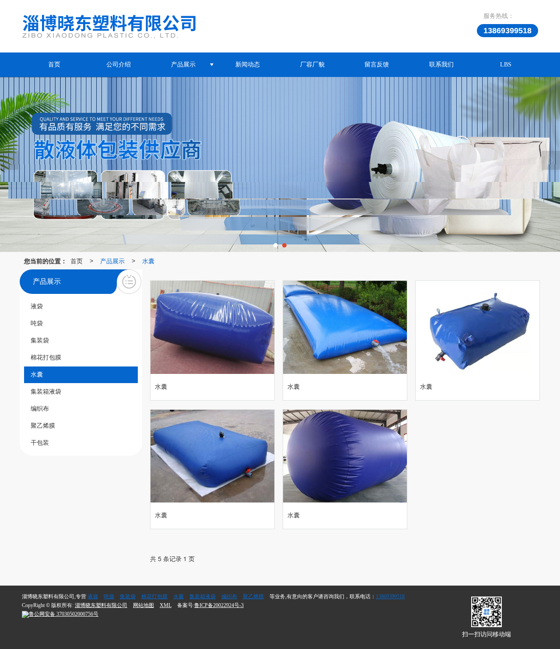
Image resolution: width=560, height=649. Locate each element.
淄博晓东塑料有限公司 (101, 605)
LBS (505, 64)
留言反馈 (376, 64)
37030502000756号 (63, 614)
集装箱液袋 (202, 596)
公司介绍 (118, 64)
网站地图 (143, 605)
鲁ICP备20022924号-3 (219, 605)
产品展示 (183, 64)
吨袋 (109, 596)
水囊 (148, 260)
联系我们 (441, 64)
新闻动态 (247, 64)
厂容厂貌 (312, 64)
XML (166, 605)
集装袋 (128, 596)
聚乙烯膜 (253, 596)
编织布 (229, 596)
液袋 (93, 596)
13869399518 (390, 596)
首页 (54, 64)
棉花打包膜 (154, 596)
